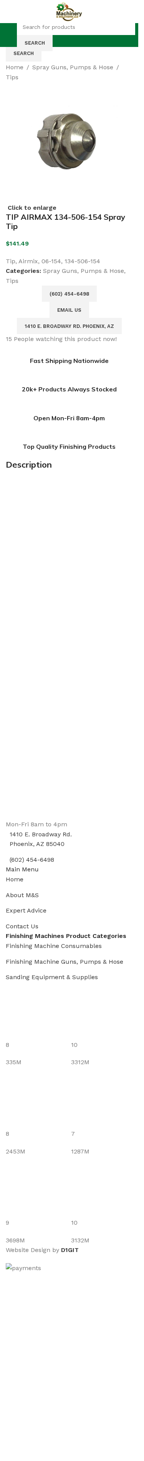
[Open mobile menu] (10, 35)
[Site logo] (69, 11)
